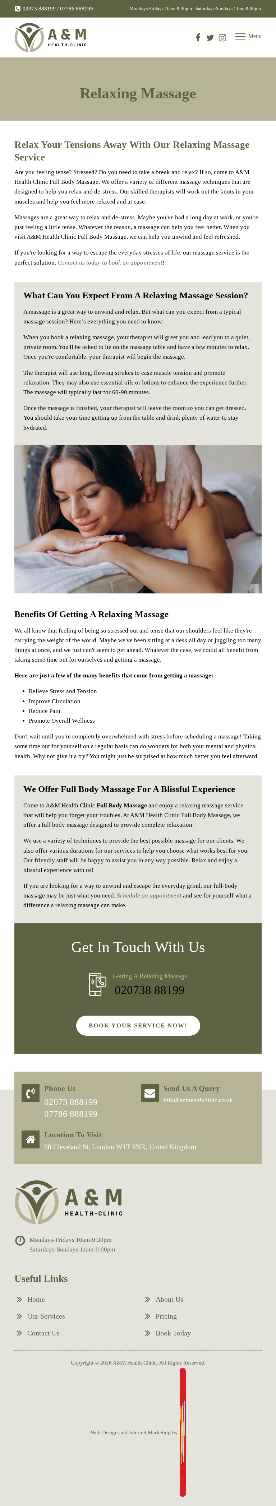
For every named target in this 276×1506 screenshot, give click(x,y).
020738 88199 (150, 990)
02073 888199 (39, 8)
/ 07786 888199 (74, 8)
